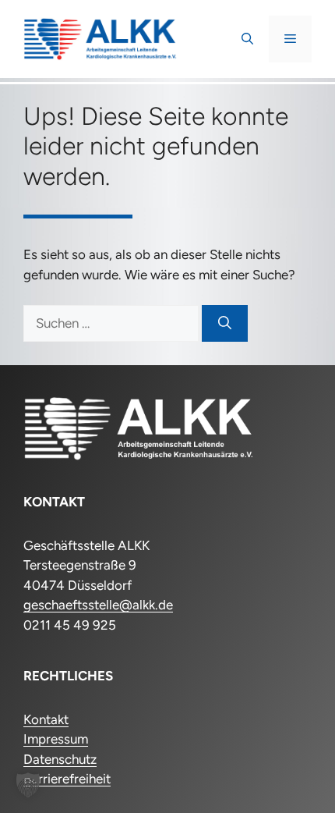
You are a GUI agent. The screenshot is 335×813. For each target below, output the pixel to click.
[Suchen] (225, 324)
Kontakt (46, 719)
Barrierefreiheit (67, 778)
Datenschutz (60, 759)
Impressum (55, 739)
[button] (247, 39)
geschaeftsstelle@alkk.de (98, 604)
